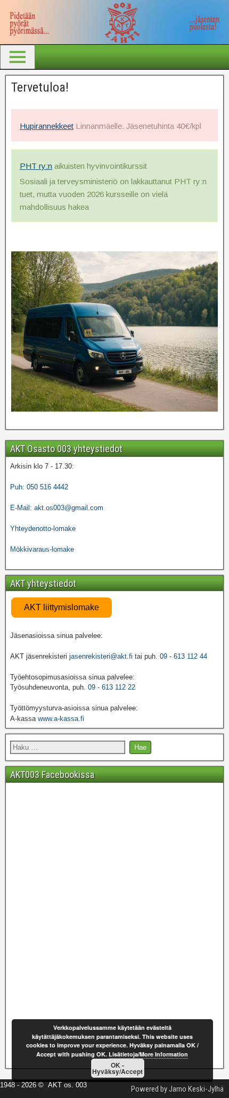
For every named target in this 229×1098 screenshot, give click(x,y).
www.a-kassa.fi (61, 719)
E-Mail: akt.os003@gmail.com (56, 508)
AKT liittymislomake (61, 607)
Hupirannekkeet (46, 125)
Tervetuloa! (40, 87)
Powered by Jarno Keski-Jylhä (177, 1089)
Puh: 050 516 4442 (39, 487)
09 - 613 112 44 (183, 656)
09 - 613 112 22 (111, 687)
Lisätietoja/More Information (148, 1054)
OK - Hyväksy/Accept (117, 1068)
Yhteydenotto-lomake (43, 528)
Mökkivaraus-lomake (42, 549)
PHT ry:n (36, 165)
